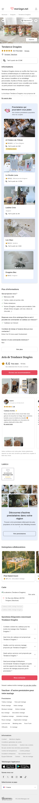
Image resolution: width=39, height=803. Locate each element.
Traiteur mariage (7, 702)
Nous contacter (19, 678)
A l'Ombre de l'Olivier (14, 140)
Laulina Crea (11, 207)
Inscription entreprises (9, 753)
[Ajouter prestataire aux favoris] (35, 20)
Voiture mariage (20, 709)
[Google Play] (23, 768)
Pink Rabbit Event (11, 576)
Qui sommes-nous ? (24, 753)
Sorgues (13, 14)
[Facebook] (3, 777)
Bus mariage (6, 713)
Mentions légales (14, 739)
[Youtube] (21, 777)
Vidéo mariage (18, 705)
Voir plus (19, 349)
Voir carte (31, 594)
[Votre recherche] (3, 20)
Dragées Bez (11, 272)
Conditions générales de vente (12, 742)
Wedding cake (17, 723)
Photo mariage (6, 705)
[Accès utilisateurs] (36, 9)
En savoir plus (7, 98)
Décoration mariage (18, 713)
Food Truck (27, 723)
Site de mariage (28, 756)
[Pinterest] (12, 777)
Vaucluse (5, 14)
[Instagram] (16, 777)
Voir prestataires (19, 534)
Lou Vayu (9, 240)
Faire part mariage (20, 702)
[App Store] (9, 768)
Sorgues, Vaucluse (10, 54)
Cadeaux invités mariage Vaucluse (12, 606)
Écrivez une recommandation (19, 373)
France (8, 787)
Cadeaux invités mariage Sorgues (12, 610)
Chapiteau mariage (8, 716)
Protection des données (9, 745)
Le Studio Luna (12, 175)
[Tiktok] (25, 777)
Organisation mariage (20, 720)
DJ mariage (13, 727)
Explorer (31, 39)
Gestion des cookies (26, 745)
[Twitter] (8, 777)
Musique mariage (7, 709)
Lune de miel (6, 723)
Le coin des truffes (30, 685)
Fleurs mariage (6, 720)
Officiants (5, 727)
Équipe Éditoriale (7, 756)
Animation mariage (22, 716)
